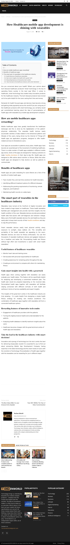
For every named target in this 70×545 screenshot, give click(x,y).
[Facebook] (64, 1)
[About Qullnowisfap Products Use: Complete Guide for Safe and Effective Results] (8, 453)
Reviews (50, 5)
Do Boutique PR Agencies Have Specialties (57, 56)
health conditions (33, 220)
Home (17, 1)
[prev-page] (2, 471)
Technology (58, 5)
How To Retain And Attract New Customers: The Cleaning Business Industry (39, 514)
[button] (66, 5)
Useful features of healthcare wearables (16, 76)
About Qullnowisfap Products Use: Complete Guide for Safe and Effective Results (6, 463)
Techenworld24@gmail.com (9, 528)
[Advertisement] (23, 370)
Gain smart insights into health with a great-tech (19, 78)
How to (44, 5)
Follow (65, 205)
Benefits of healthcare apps (12, 72)
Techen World (18, 413)
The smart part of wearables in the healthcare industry (20, 74)
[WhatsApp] (41, 36)
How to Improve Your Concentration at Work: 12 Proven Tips (39, 504)
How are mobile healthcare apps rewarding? (16, 70)
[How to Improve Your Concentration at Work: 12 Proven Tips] (28, 504)
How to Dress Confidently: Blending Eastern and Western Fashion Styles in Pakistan (37, 463)
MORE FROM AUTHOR (22, 445)
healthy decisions (11, 155)
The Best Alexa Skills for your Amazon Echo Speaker (10, 404)
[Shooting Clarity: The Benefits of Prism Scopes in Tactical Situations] (51, 63)
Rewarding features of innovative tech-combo (18, 80)
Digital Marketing (34, 5)
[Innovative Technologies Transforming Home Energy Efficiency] (51, 87)
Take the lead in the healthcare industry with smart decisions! (22, 82)
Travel (4, 11)
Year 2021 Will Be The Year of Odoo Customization (36, 404)
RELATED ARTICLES (8, 445)
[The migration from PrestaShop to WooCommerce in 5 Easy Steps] (51, 75)
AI (20, 5)
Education (36, 507)
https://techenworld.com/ (20, 416)
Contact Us (22, 1)
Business (25, 5)
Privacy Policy (61, 543)
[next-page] (5, 471)
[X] (67, 1)
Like (66, 201)
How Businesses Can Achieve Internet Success (58, 183)
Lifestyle (8, 16)
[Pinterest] (37, 36)
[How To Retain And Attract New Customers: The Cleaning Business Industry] (28, 514)
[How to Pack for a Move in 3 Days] (51, 99)
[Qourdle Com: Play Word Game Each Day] (28, 494)
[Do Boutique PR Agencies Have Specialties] (58, 53)
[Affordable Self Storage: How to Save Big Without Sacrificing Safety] (23, 453)
